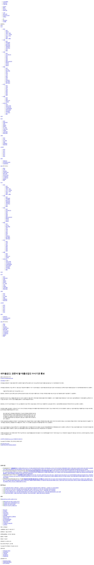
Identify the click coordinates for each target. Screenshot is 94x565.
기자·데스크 (8, 107)
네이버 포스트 (6, 15)
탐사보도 (5, 20)
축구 (4, 152)
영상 (2, 166)
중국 (7, 56)
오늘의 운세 (5, 172)
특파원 (7, 62)
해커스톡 (5, 173)
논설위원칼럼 (9, 108)
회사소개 (5, 509)
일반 (7, 30)
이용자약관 (5, 522)
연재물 (4, 21)
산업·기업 (5, 129)
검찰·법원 (8, 42)
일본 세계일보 (6, 563)
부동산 (4, 126)
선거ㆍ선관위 (9, 34)
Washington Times (7, 560)
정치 (4, 29)
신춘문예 (5, 553)
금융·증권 (5, 122)
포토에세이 (5, 163)
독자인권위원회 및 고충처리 (9, 516)
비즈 (2, 118)
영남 (7, 92)
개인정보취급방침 (7, 519)
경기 (7, 88)
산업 (4, 284)
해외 (7, 50)
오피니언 (5, 103)
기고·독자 (8, 112)
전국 (4, 84)
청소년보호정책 (6, 520)
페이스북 (5, 14)
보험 (4, 123)
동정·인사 (8, 100)
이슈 (2, 116)
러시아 (7, 64)
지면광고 (5, 511)
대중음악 (5, 143)
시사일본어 (5, 176)
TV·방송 (5, 140)
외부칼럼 (8, 111)
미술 (7, 73)
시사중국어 (5, 177)
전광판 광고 (5, 513)
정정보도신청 (6, 517)
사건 (7, 49)
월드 (7, 114)
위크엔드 (8, 80)
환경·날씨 (8, 45)
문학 (7, 77)
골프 (4, 156)
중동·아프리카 (9, 61)
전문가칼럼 (8, 109)
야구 (4, 150)
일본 (7, 57)
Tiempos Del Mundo (7, 562)
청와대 (7, 31)
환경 (4, 168)
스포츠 (2, 147)
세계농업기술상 (6, 550)
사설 (7, 104)
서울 (7, 87)
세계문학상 (5, 552)
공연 (7, 72)
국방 (7, 37)
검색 (2, 25)
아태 (7, 58)
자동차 (4, 130)
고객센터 (5, 524)
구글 (4, 12)
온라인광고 (5, 512)
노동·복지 (8, 43)
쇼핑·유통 (5, 131)
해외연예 (5, 144)
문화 (4, 66)
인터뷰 (7, 101)
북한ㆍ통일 (8, 38)
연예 (2, 135)
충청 (7, 91)
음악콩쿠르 (5, 554)
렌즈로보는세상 (6, 162)
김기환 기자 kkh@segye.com (7, 378)
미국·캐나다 (8, 54)
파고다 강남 (5, 175)
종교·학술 (8, 70)
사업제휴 (5, 515)
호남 (7, 93)
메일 (4, 380)
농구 (4, 153)
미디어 (7, 69)
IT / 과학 (5, 127)
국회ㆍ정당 (8, 33)
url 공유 (7, 380)
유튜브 (4, 16)
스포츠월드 (5, 1)
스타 (4, 139)
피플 (4, 96)
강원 (7, 89)
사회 (4, 39)
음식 (7, 78)
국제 (4, 52)
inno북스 (5, 171)
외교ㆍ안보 (8, 35)
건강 (7, 74)
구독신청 (5, 4)
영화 (4, 142)
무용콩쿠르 (5, 556)
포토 (2, 158)
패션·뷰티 (8, 81)
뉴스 (2, 26)
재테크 (4, 125)
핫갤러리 (5, 160)
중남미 (7, 65)
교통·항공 (8, 46)
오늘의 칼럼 (8, 105)
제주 (7, 95)
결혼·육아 (8, 83)
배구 (4, 154)
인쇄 (2, 380)
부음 (7, 99)
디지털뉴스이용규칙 (7, 523)
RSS (4, 7)
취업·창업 (5, 133)
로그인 (4, 9)
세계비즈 (5, 3)
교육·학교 (8, 48)
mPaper (4, 6)
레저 (7, 76)
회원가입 (5, 10)
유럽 (7, 60)
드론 (4, 169)
